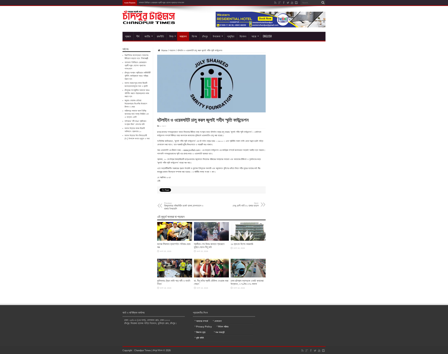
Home (164, 50)
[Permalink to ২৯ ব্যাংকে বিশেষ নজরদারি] (248, 240)
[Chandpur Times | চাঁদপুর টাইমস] (148, 21)
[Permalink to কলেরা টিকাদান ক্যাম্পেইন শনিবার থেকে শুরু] (174, 240)
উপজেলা (216, 36)
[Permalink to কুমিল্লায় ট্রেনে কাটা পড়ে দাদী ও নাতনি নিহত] (174, 276)
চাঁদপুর (205, 36)
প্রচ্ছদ (128, 36)
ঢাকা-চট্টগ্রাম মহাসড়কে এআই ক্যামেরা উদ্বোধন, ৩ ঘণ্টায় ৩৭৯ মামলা (247, 282)
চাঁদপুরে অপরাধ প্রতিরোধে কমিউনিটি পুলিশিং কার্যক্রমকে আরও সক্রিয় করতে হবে (137, 75)
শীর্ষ (137, 36)
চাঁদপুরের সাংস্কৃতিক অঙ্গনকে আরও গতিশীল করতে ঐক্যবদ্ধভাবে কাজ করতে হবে (137, 93)
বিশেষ (194, 36)
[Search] (323, 2)
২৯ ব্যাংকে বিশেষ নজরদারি (242, 243)
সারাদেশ (183, 36)
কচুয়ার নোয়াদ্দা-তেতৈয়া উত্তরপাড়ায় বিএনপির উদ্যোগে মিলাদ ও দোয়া (136, 103)
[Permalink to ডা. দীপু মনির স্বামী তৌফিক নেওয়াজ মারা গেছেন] (211, 276)
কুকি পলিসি (200, 338)
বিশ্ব (171, 36)
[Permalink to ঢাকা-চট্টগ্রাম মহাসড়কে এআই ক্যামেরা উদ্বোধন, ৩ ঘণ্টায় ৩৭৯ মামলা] (248, 276)
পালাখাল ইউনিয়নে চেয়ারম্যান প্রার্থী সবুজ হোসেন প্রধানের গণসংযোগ (161, 2)
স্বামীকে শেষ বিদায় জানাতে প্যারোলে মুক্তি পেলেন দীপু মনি (209, 245)
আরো (253, 36)
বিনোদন (243, 36)
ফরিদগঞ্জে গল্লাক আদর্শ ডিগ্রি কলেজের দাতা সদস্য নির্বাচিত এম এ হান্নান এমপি (137, 113)
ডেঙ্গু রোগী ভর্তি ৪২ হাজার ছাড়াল (246, 204)
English (267, 36)
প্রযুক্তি (230, 36)
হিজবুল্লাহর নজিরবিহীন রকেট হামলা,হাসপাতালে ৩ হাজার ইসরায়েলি (183, 206)
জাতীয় (147, 36)
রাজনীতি (160, 36)
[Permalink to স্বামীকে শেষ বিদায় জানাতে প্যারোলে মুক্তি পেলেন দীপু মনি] (211, 240)
